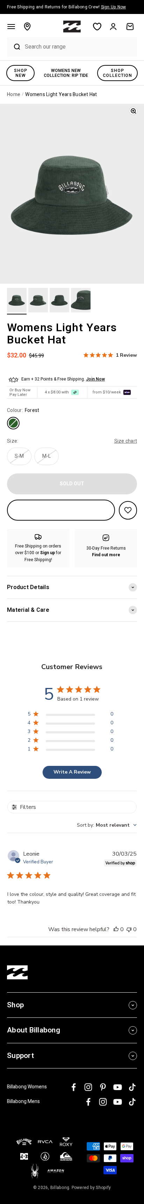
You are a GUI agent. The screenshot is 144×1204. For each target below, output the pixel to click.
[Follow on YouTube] (117, 1087)
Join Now (95, 379)
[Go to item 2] (38, 301)
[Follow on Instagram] (88, 1087)
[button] (11, 26)
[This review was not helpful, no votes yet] (129, 929)
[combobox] (79, 47)
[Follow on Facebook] (73, 1087)
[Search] (14, 47)
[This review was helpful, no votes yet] (116, 929)
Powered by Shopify (91, 1187)
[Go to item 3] (59, 301)
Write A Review (72, 772)
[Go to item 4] (81, 301)
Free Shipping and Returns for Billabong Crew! (66, 7)
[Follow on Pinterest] (103, 1087)
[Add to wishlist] (128, 510)
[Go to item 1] (17, 301)
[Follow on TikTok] (132, 1087)
